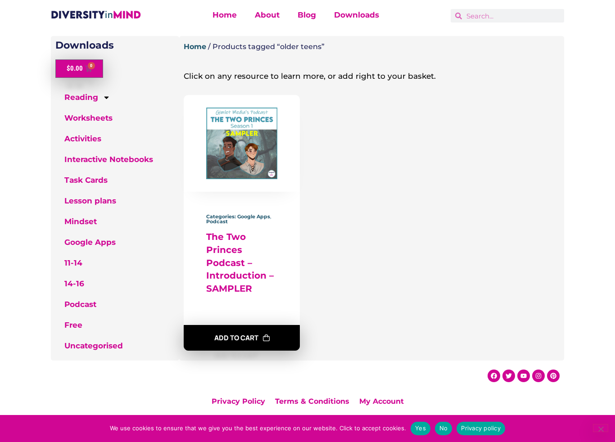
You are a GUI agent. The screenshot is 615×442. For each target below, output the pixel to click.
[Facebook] (494, 376)
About (267, 14)
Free (73, 324)
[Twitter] (508, 376)
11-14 (73, 262)
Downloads (356, 14)
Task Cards (86, 180)
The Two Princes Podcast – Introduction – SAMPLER (240, 262)
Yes (420, 428)
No (443, 428)
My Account (381, 401)
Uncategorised (93, 345)
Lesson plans (90, 200)
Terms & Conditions (312, 401)
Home (225, 14)
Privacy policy (481, 428)
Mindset (80, 221)
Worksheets (88, 117)
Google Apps (90, 242)
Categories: (221, 216)
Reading (81, 97)
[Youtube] (523, 376)
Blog (307, 14)
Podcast (80, 304)
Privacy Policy (238, 401)
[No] (600, 428)
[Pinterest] (553, 376)
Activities (82, 138)
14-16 (74, 283)
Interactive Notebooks (108, 159)
